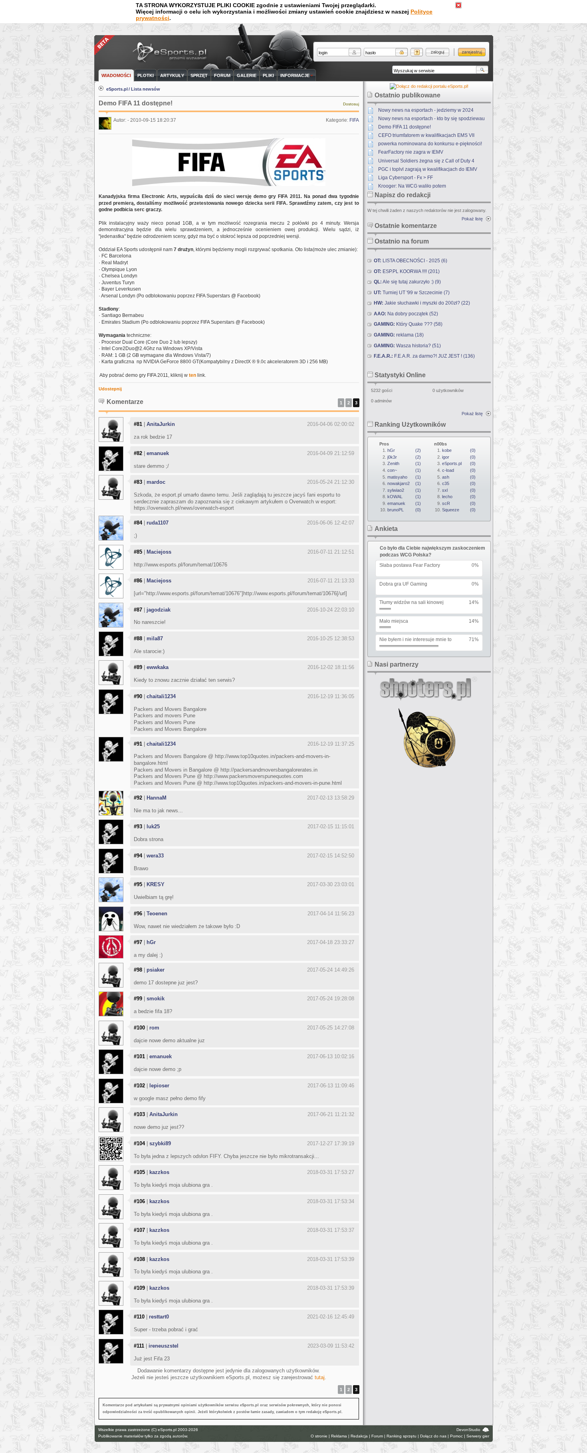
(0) (404, 509)
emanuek (158, 453)
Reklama (339, 1436)
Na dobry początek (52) (406, 314)
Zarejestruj (472, 52)
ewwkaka (158, 667)
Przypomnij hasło (417, 52)
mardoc (156, 482)
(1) (404, 463)
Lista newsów (145, 89)
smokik (156, 999)
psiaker (156, 970)
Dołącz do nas (433, 1436)
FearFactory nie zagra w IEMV (410, 152)
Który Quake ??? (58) (408, 324)
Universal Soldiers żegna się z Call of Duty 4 (426, 161)
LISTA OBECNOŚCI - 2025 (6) (410, 260)
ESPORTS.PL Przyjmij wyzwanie (171, 52)
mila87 (155, 638)
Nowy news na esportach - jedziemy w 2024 (426, 110)
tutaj (320, 1377)
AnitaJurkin (161, 424)
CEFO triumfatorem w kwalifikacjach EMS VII (426, 135)
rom (154, 1028)
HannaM (157, 798)
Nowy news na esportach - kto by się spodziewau (431, 118)
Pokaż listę (472, 218)
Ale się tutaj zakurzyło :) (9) (407, 282)
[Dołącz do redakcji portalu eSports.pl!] (429, 86)
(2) (404, 450)
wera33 (155, 856)
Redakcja (359, 1436)
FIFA (354, 120)
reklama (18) (399, 335)
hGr (151, 942)
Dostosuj (351, 104)
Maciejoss (159, 552)
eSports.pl (117, 89)
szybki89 (160, 1143)
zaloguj (437, 52)
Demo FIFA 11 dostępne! (404, 127)
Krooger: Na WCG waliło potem (412, 186)
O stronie (319, 1436)
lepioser (159, 1086)
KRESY (156, 884)
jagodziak (159, 610)
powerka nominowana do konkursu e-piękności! (430, 143)
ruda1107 (158, 523)
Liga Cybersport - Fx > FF (405, 177)
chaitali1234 (161, 696)
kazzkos (159, 1172)
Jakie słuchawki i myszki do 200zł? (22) (422, 303)
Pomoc (456, 1436)
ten (192, 375)
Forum (377, 1436)
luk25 (153, 826)
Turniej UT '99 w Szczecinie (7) (412, 292)
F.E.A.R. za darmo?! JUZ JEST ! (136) (424, 356)
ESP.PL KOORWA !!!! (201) (407, 271)
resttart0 (159, 1317)
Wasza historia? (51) (407, 345)
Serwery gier (477, 1436)
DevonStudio (468, 1429)
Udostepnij (110, 388)
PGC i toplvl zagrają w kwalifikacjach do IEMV (427, 169)
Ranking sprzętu (401, 1436)
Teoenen (157, 914)
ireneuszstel (163, 1346)
